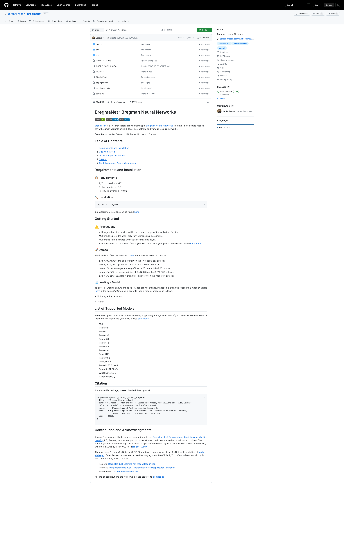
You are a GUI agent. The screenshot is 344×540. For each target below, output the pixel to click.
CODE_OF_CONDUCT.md (107, 66)
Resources (46, 4)
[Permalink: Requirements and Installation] (93, 170)
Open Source (63, 4)
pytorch (222, 48)
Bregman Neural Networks (159, 125)
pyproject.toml (102, 82)
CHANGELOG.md (103, 60)
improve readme (148, 94)
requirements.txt (103, 88)
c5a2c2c (181, 38)
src (97, 55)
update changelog (149, 60)
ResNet (100, 301)
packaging (145, 44)
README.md (101, 77)
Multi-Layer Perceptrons (109, 296)
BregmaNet (100, 125)
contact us (143, 318)
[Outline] (208, 102)
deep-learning (224, 43)
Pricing (94, 4)
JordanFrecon (16, 13)
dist (97, 49)
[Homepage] (6, 5)
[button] (204, 204)
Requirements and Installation (114, 148)
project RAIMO (139, 446)
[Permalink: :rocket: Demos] (93, 250)
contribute (195, 243)
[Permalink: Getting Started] (93, 218)
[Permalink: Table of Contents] (93, 141)
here (136, 212)
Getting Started (107, 151)
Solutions (31, 4)
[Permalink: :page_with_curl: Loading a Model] (93, 282)
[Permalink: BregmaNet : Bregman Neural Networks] (93, 112)
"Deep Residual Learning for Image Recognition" (132, 464)
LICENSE (100, 71)
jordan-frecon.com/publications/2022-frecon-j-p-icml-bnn (248, 39)
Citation (103, 159)
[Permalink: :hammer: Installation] (93, 197)
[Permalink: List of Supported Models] (93, 308)
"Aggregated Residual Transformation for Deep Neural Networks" (142, 467)
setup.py (100, 94)
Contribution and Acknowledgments (117, 163)
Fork (319, 14)
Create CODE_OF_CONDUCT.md (124, 38)
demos (99, 44)
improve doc (146, 71)
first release (146, 49)
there (131, 255)
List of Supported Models (112, 155)
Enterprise (80, 4)
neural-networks (240, 43)
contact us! (158, 476)
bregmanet (34, 13)
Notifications (303, 14)
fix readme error (148, 77)
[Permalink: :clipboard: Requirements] (93, 178)
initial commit (147, 88)
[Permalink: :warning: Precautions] (93, 227)
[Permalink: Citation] (93, 383)
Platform (16, 4)
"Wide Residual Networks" (126, 471)
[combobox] (179, 30)
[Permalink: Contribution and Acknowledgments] (93, 430)
